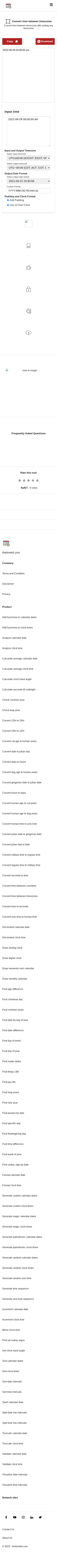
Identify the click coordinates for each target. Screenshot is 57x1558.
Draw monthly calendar (14, 978)
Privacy (6, 594)
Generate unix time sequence (18, 1299)
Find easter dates (11, 1061)
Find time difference (13, 1144)
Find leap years (10, 1092)
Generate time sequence (15, 1288)
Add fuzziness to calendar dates (19, 617)
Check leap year (11, 710)
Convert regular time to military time (21, 865)
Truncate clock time (12, 1443)
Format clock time (11, 1185)
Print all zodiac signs (13, 1340)
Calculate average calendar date (19, 658)
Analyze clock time (12, 648)
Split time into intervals (14, 1423)
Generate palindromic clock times (20, 1247)
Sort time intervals (12, 1392)
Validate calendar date (14, 1454)
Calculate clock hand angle (17, 679)
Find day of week (11, 1040)
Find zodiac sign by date (15, 1164)
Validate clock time (12, 1464)
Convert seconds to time (15, 875)
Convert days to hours (14, 762)
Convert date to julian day (16, 751)
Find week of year (11, 1154)
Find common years (13, 1009)
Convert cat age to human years (19, 741)
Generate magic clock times (17, 1226)
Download (47, 41)
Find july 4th (9, 1082)
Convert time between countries (19, 885)
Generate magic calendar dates (19, 1216)
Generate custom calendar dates (19, 1195)
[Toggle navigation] (50, 5)
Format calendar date (13, 1175)
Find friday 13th (10, 1071)
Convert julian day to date (16, 844)
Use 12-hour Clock (20, 205)
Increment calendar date (15, 1309)
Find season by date (13, 1113)
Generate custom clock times (17, 1206)
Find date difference (13, 1030)
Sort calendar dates (12, 1361)
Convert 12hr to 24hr (13, 720)
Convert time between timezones (20, 896)
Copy (10, 41)
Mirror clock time (11, 1330)
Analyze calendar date (14, 638)
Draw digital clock (11, 958)
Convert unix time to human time (19, 916)
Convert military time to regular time (21, 855)
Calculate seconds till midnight (18, 689)
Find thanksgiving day (14, 1133)
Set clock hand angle (13, 1350)
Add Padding (17, 200)
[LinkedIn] (6, 1517)
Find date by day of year (15, 1020)
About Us (7, 1538)
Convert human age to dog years (19, 813)
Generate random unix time (16, 1278)
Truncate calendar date (14, 1433)
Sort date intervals (12, 1381)
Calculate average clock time (17, 669)
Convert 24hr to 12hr (13, 731)
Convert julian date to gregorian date (21, 834)
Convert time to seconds (15, 906)
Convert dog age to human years (19, 772)
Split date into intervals (14, 1412)
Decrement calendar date (15, 927)
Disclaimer (8, 584)
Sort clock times (10, 1371)
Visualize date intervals (14, 1474)
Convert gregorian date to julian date (21, 782)
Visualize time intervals (14, 1485)
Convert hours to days (14, 793)
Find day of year (11, 1051)
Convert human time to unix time (19, 824)
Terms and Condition (13, 573)
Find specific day (11, 1123)
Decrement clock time (14, 937)
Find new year (10, 1102)
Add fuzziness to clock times (17, 627)
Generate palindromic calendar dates (22, 1237)
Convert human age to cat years (19, 803)
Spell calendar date (12, 1402)
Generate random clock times (18, 1268)
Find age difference (12, 989)
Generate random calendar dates (20, 1257)
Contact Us (8, 1529)
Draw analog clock (12, 947)
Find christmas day (12, 999)
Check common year (13, 700)
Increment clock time (13, 1319)
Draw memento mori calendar (18, 968)
